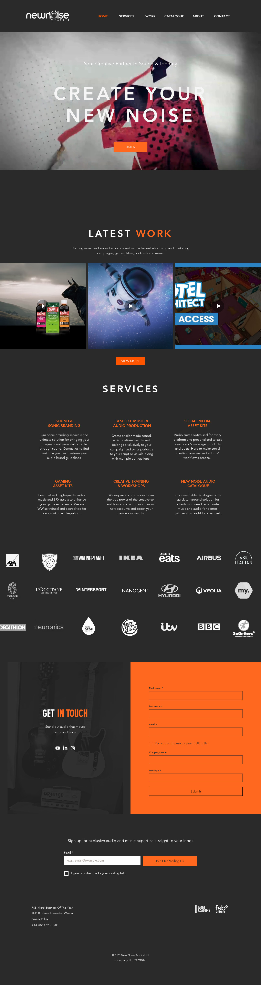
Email (153, 724)
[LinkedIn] (65, 748)
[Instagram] (72, 748)
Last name (156, 706)
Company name (158, 752)
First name (156, 688)
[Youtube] (57, 748)
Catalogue (205, 495)
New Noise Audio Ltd (135, 955)
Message (155, 770)
